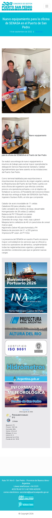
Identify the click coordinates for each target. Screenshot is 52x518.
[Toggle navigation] (46, 6)
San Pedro (26, 410)
